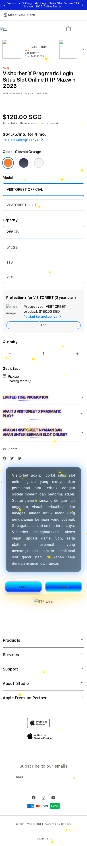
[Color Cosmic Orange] (8, 163)
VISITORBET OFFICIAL (25, 189)
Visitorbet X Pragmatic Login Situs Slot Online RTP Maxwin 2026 (43, 5)
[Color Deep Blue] (24, 163)
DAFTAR (63, 587)
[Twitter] (13, 459)
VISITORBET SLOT (21, 205)
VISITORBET (35, 824)
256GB (13, 232)
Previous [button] (4, 5)
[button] (43, 397)
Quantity (10, 342)
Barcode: (29, 93)
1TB (9, 262)
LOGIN (23, 587)
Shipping (25, 123)
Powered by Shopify (58, 824)
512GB (12, 247)
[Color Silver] (39, 163)
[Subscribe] (73, 777)
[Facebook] (6, 459)
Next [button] (83, 5)
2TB (9, 277)
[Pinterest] (20, 459)
